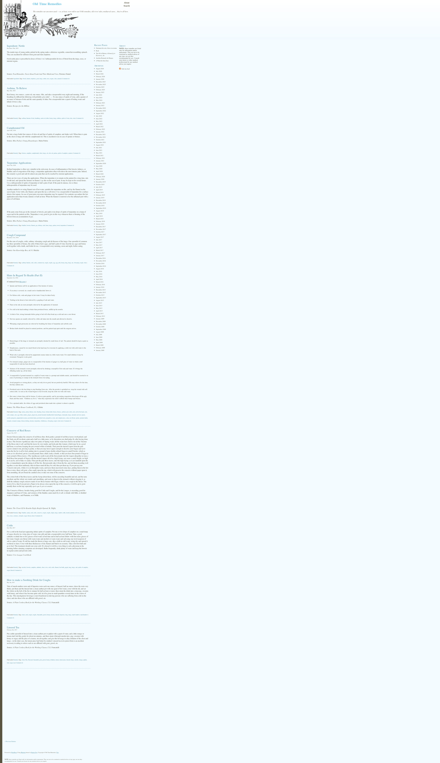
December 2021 (101, 134)
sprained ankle (84, 418)
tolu (71, 118)
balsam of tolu (30, 118)
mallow (60, 513)
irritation (52, 660)
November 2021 (101, 137)
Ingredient (16, 78)
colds (35, 263)
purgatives (49, 418)
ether (47, 118)
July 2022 (99, 116)
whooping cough (78, 263)
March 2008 (99, 345)
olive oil (51, 153)
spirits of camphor (63, 153)
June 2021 (99, 150)
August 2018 (100, 211)
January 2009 (100, 319)
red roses (82, 513)
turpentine (63, 225)
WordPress (14, 752)
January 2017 (100, 255)
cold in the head (79, 412)
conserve (39, 513)
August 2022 (100, 113)
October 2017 (100, 232)
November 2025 (101, 84)
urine (32, 516)
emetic (25, 415)
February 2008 (100, 348)
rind (8, 663)
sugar (25, 516)
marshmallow (84, 615)
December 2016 (101, 258)
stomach (9, 421)
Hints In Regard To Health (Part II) (24, 275)
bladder (24, 225)
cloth (70, 412)
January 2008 (100, 350)
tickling (27, 421)
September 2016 (101, 266)
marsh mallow (76, 615)
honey (51, 118)
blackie (28, 263)
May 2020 (99, 169)
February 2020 (100, 176)
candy (28, 513)
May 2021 (99, 153)
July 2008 (99, 334)
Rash (97, 51)
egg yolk (58, 263)
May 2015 (99, 308)
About (126, 2)
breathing (37, 118)
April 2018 (99, 216)
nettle (44, 78)
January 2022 (100, 132)
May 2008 (99, 340)
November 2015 (101, 292)
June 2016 (99, 274)
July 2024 (99, 95)
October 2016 (100, 263)
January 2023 (100, 105)
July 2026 (99, 71)
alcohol (24, 567)
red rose (77, 513)
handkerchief (50, 415)
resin (53, 418)
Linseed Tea (13, 627)
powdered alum (32, 418)
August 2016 (100, 269)
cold (32, 263)
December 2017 (101, 227)
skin (55, 78)
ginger (29, 415)
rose (8, 516)
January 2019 (100, 198)
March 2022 (99, 126)
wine (74, 118)
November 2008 (101, 324)
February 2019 (100, 195)
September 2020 (101, 163)
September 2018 (101, 208)
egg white (20, 415)
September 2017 (101, 234)
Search (127, 5)
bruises (24, 153)
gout (37, 78)
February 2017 (100, 253)
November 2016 (101, 261)
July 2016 (99, 271)
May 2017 (99, 245)
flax (26, 660)
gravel (44, 615)
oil (47, 153)
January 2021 (100, 161)
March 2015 (99, 313)
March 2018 (99, 219)
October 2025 (100, 87)
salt (57, 418)
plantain (72, 513)
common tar (40, 263)
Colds (10, 525)
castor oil (43, 118)
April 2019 (99, 190)
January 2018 (100, 224)
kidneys (40, 225)
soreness (15, 516)
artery (27, 412)
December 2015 (101, 290)
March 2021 (99, 155)
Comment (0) (66, 78)
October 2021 (100, 140)
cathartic (39, 567)
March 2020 (99, 174)
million (59, 118)
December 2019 (101, 182)
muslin (76, 660)
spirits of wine (65, 118)
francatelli (39, 615)
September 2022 (101, 111)
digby (52, 513)
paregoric (13, 418)
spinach (59, 78)
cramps (12, 415)
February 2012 (100, 316)
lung (66, 263)
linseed (57, 615)
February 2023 (100, 103)
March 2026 (99, 74)
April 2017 (99, 248)
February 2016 (100, 284)
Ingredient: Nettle (16, 45)
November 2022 (101, 108)
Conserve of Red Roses (19, 430)
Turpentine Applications (19, 162)
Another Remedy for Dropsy (104, 58)
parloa (55, 153)
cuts (16, 415)
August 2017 (100, 237)
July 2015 (99, 303)
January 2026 (100, 79)
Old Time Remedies (47, 3)
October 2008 (100, 327)
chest (41, 153)
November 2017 (101, 229)
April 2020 (99, 171)
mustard (74, 415)
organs (52, 78)
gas (36, 225)
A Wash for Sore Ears (102, 61)
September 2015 (101, 298)
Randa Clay (34, 752)
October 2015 (100, 295)
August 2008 (100, 332)
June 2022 (99, 119)
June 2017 (99, 242)
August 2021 (100, 145)
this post (22, 281)
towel (58, 225)
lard (44, 225)
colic (86, 412)
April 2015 (99, 311)
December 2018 (101, 200)
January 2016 (100, 287)
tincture (32, 421)
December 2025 (101, 82)
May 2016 (99, 277)
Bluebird (23, 752)
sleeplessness (61, 418)
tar (72, 263)
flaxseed (30, 660)
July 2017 (99, 240)
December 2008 (101, 321)
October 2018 (100, 205)
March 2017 (99, 250)
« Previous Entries (10, 741)
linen (47, 225)
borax (43, 412)
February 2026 (100, 76)
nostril (8, 418)
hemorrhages (58, 415)
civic (46, 567)
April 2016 (99, 279)
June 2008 (99, 337)
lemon (57, 660)
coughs (50, 263)
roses (11, 516)
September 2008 (101, 329)
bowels (29, 225)
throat (23, 421)
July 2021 (99, 148)
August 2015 (100, 300)
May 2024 (99, 100)
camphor (29, 153)
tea (14, 663)
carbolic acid (65, 412)
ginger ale (34, 415)
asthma (24, 118)
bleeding (39, 412)
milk (64, 513)
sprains (70, 153)
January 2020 (100, 179)
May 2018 (99, 213)
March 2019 (99, 192)
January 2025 (100, 92)
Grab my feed (125, 69)
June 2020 (99, 166)
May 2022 (99, 121)
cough (46, 263)
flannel (33, 225)
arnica (23, 412)
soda (67, 418)
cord (8, 415)
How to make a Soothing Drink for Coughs (29, 580)
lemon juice (63, 660)
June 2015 (99, 306)
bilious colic (33, 412)
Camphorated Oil (15, 127)
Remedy (15, 118)
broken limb (49, 412)
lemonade (64, 415)
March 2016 (99, 282)
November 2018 (101, 203)
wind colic (60, 421)
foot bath (61, 567)
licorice (53, 615)
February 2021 (100, 158)
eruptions (33, 78)
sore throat (72, 418)
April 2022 (99, 124)
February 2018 (100, 221)
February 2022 (100, 129)
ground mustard (42, 415)
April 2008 (99, 342)
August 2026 (100, 69)
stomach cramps (16, 421)
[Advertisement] (47, 67)
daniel (28, 78)
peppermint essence (22, 418)
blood (24, 78)
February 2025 (100, 90)
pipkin (85, 660)
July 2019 (99, 187)
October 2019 (100, 184)
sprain (77, 418)
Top (58, 752)
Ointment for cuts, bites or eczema (106, 48)
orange (81, 660)
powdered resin (41, 418)
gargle (66, 567)
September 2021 (101, 142)
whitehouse (44, 421)
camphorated (35, 153)
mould (68, 513)
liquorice (62, 615)
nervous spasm (81, 415)
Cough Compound (16, 235)
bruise (54, 412)
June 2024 (99, 98)
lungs (41, 78)
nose (48, 78)
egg (54, 263)
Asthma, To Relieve (17, 88)
